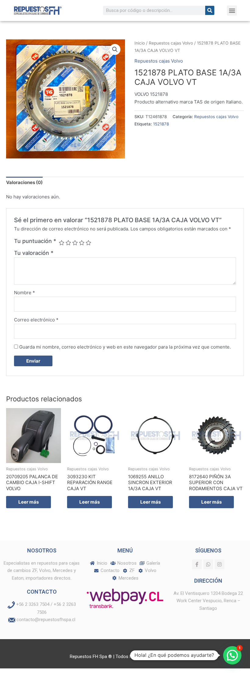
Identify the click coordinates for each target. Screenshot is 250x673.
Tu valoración (33, 253)
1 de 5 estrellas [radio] (61, 242)
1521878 (161, 123)
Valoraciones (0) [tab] (24, 182)
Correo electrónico (36, 320)
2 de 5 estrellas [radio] (68, 242)
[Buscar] (209, 10)
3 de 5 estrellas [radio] (75, 242)
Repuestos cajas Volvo (171, 43)
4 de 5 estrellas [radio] (81, 242)
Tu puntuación (35, 241)
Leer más (28, 502)
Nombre (24, 292)
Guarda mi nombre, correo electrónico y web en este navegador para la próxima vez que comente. (125, 347)
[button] (232, 10)
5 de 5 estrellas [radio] (88, 242)
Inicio (139, 43)
